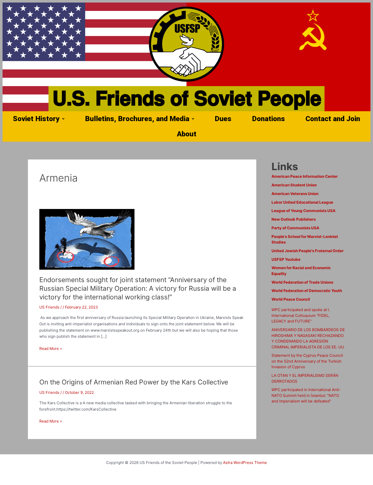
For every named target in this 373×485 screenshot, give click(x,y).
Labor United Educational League (302, 202)
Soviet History (36, 119)
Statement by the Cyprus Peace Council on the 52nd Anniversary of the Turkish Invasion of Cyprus (307, 361)
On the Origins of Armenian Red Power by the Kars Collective (133, 382)
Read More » (50, 349)
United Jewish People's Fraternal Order (308, 250)
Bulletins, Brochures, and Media (137, 119)
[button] (39, 118)
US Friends (49, 307)
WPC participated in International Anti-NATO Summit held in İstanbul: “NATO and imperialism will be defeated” (306, 395)
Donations (268, 119)
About (186, 134)
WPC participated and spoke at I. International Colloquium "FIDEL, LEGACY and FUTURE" (301, 315)
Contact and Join (333, 119)
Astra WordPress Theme (245, 462)
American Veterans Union (295, 193)
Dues (223, 119)
